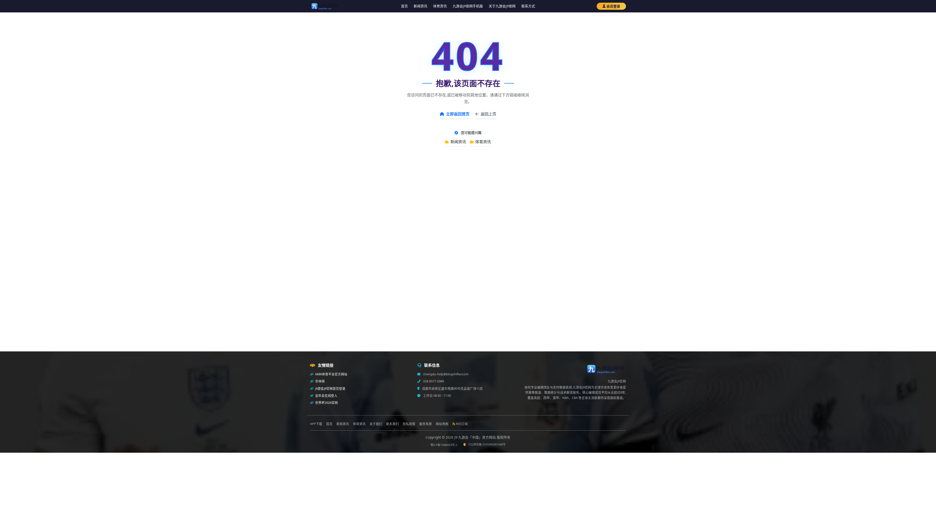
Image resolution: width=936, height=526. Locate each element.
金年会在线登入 (325, 396)
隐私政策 (409, 424)
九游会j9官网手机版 (468, 6)
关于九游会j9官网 (502, 6)
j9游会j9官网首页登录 (329, 388)
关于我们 (376, 424)
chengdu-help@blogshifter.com (445, 374)
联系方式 (528, 6)
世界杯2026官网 (326, 403)
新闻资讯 (420, 6)
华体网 (319, 381)
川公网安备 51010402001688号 (487, 444)
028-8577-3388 (433, 381)
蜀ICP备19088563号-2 (443, 445)
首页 (404, 6)
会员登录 (613, 6)
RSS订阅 (462, 424)
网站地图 (442, 424)
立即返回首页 (457, 114)
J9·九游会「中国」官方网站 (475, 437)
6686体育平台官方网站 (330, 374)
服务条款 (425, 424)
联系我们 (392, 424)
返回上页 (488, 114)
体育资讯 (440, 6)
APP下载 (316, 424)
